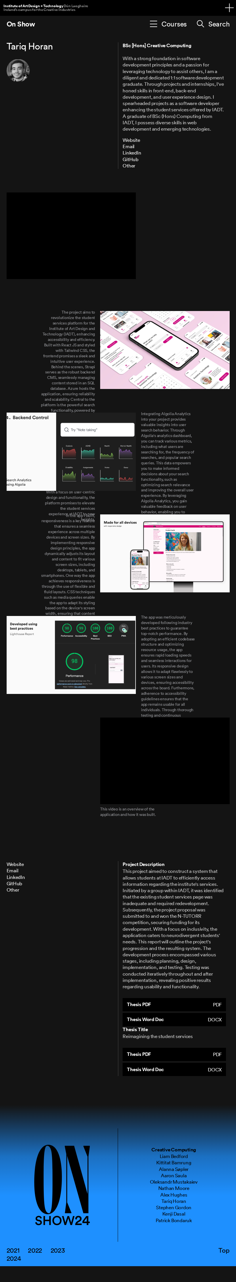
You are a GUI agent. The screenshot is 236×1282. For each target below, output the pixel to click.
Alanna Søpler (174, 1169)
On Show (21, 24)
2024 (14, 1258)
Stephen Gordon (173, 1207)
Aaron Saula (173, 1175)
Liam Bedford (174, 1156)
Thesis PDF (174, 1004)
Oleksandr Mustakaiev (174, 1182)
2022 (35, 1250)
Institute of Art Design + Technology (45, 7)
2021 (13, 1250)
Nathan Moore (173, 1188)
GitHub (130, 159)
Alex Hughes (173, 1195)
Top (223, 1250)
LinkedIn (132, 153)
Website (131, 140)
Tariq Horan (173, 1201)
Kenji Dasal (173, 1214)
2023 (58, 1250)
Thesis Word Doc (174, 1019)
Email (128, 146)
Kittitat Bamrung (173, 1162)
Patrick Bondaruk (174, 1220)
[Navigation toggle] (229, 7)
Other (129, 166)
